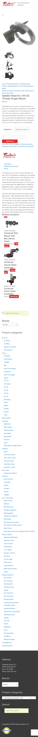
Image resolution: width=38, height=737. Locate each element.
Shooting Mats (8, 599)
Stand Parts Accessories (12, 611)
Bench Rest (7, 578)
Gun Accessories (7, 498)
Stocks (6, 491)
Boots (6, 451)
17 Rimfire (7, 356)
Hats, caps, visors (10, 458)
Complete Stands (9, 605)
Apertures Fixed (9, 540)
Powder (6, 408)
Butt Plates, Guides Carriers (13, 525)
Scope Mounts (8, 565)
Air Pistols (7, 340)
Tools (5, 415)
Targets (6, 618)
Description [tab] (7, 164)
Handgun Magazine (10, 510)
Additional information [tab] (11, 166)
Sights (6, 572)
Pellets (6, 378)
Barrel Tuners (8, 500)
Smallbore (7, 636)
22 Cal (6, 387)
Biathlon (6, 504)
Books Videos (6, 418)
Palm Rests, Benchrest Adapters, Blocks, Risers (19, 531)
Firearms (5, 476)
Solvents (7, 439)
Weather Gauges (9, 639)
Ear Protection (8, 593)
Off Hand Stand (9, 587)
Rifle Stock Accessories (11, 522)
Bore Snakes (8, 427)
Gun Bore (7, 556)
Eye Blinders (8, 546)
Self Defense (8, 350)
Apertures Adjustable (10, 537)
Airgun (6, 623)
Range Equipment (7, 575)
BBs (5, 365)
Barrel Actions (8, 479)
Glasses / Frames (9, 553)
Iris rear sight (8, 559)
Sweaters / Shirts (9, 467)
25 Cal (6, 390)
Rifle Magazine (8, 513)
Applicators (7, 424)
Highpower (7, 627)
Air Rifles (7, 344)
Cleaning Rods (8, 430)
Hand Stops (7, 528)
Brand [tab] (6, 168)
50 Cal (6, 396)
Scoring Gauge (8, 633)
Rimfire (6, 485)
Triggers (6, 495)
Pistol (5, 630)
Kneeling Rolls (8, 584)
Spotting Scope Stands (11, 602)
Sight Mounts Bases (10, 568)
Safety (6, 590)
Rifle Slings (7, 519)
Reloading (7, 399)
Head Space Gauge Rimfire (12, 445)
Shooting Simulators (10, 473)
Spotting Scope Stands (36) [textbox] (17, 698)
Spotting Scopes (9, 614)
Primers (6, 412)
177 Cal (6, 380)
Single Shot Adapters (11, 516)
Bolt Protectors (9, 507)
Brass (5, 402)
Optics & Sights (7, 534)
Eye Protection (8, 596)
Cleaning (5, 421)
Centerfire (7, 371)
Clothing (4, 448)
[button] (3, 15)
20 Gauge (7, 384)
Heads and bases (9, 608)
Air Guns (4, 338)
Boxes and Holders (10, 368)
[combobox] (19, 697)
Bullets (6, 405)
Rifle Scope (7, 562)
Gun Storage (8, 581)
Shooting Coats (9, 461)
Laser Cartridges (9, 375)
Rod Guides (7, 436)
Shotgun (6, 488)
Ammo (4, 353)
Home (4, 84)
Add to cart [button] (14, 296)
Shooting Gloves (9, 464)
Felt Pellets (7, 433)
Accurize (7, 620)
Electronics (5, 470)
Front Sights (8, 550)
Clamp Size (7, 129)
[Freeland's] (9, 155)
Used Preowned (7, 645)
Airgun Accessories (10, 347)
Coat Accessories (9, 454)
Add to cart (10, 141)
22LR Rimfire (8, 359)
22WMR (6, 362)
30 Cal (6, 393)
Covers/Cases (8, 543)
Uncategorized (7, 642)
